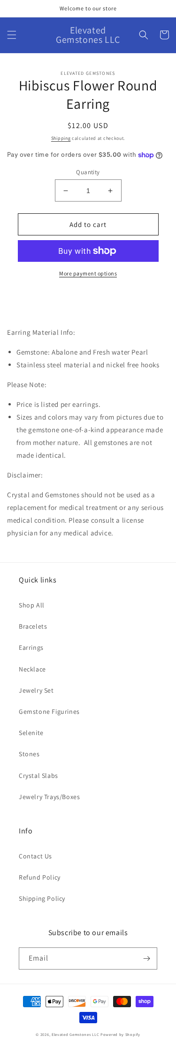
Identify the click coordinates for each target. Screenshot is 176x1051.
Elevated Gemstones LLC (75, 1034)
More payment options (88, 273)
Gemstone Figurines (49, 711)
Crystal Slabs (38, 775)
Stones (29, 754)
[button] (11, 34)
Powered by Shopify (120, 1034)
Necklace (32, 669)
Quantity (87, 172)
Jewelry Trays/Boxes (49, 796)
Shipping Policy (42, 898)
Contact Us (35, 856)
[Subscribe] (146, 958)
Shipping (61, 138)
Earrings (31, 647)
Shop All (32, 605)
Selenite (31, 732)
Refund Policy (40, 877)
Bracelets (33, 626)
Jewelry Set (36, 690)
